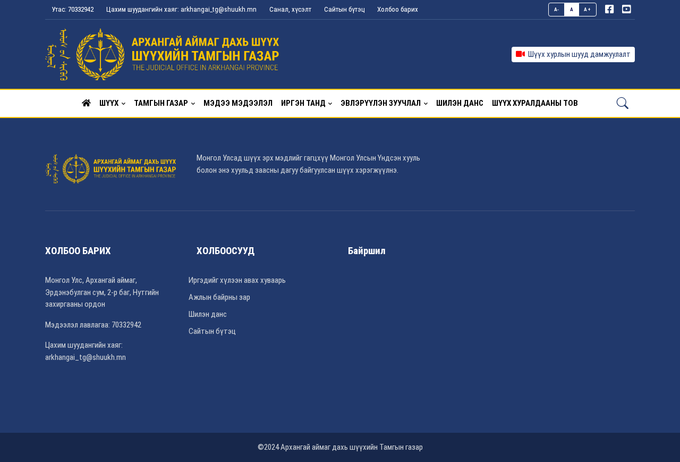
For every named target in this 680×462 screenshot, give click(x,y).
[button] (86, 103)
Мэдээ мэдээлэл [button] (238, 103)
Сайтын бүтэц (344, 9)
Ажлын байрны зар (219, 297)
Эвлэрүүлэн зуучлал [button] (381, 103)
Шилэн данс (208, 314)
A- (556, 9)
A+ (587, 9)
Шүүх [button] (108, 103)
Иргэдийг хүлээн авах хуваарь (237, 280)
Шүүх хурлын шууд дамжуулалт (578, 54)
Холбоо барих (397, 9)
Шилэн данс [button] (459, 103)
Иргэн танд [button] (303, 103)
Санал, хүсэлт (290, 9)
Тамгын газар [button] (161, 103)
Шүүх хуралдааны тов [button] (535, 103)
